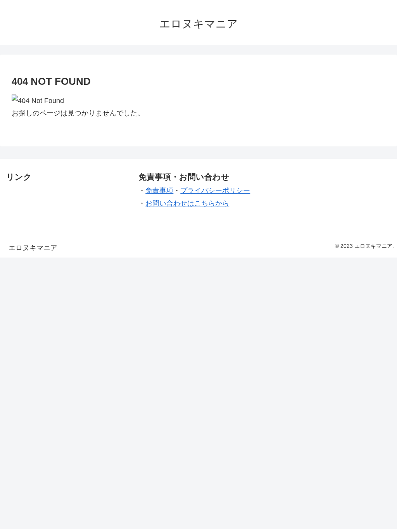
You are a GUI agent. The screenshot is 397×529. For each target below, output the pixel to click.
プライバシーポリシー (215, 190)
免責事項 (159, 190)
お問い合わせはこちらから (187, 203)
